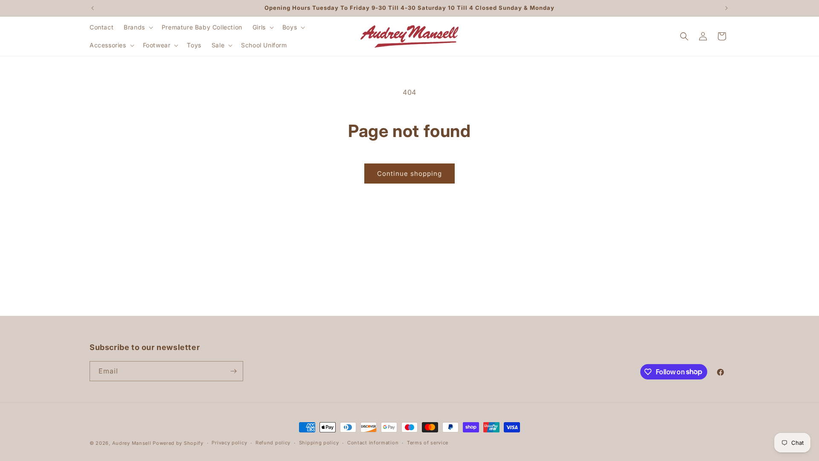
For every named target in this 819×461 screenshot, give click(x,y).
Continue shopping (409, 173)
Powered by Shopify (178, 443)
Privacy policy (229, 443)
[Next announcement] (726, 8)
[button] (138, 27)
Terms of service (427, 443)
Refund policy (273, 443)
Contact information (372, 443)
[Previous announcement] (92, 8)
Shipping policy (319, 443)
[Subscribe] (233, 371)
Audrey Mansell (131, 443)
